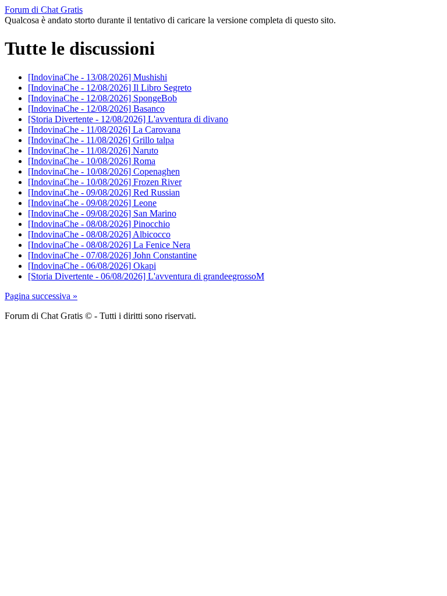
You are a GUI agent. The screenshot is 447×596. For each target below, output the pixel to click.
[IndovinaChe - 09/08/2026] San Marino (102, 213)
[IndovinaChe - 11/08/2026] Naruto (93, 150)
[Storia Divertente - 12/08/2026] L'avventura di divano (128, 119)
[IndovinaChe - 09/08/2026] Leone (92, 203)
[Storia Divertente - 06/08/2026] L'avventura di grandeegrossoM (146, 276)
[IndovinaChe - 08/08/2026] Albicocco (99, 234)
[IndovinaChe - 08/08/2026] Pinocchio (99, 224)
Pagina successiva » (41, 296)
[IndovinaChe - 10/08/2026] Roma (91, 161)
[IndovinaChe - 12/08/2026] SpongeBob (102, 98)
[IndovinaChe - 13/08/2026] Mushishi (97, 77)
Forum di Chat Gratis (44, 10)
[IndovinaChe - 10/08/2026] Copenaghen (104, 171)
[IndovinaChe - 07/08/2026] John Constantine (112, 255)
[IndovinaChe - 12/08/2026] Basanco (96, 108)
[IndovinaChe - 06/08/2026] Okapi (92, 266)
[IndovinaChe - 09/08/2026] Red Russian (104, 192)
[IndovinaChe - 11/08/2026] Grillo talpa (101, 140)
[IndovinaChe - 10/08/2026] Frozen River (105, 182)
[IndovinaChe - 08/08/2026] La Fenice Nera (109, 245)
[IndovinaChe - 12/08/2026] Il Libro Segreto (109, 88)
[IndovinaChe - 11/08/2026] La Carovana (104, 129)
